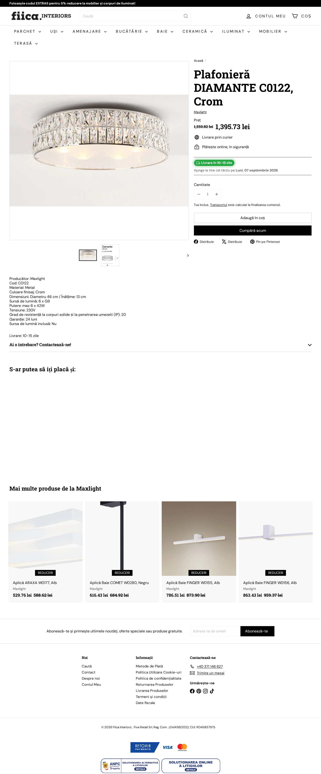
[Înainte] (186, 255)
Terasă (24, 43)
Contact (88, 672)
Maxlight (88, 488)
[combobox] (136, 16)
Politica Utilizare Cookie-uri (158, 672)
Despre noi (91, 678)
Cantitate (202, 184)
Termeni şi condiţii (151, 696)
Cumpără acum (252, 230)
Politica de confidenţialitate (158, 678)
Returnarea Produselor (154, 684)
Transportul (218, 205)
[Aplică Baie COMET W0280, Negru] (122, 551)
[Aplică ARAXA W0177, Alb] (45, 551)
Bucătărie (130, 31)
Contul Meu (91, 684)
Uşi (55, 31)
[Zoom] (99, 150)
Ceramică (196, 31)
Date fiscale (145, 702)
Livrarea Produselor (152, 690)
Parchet (25, 31)
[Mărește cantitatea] (216, 194)
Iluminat (234, 31)
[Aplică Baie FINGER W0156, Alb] (276, 551)
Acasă (198, 61)
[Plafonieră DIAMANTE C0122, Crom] (32, 425)
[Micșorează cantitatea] (199, 194)
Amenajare (88, 31)
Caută (87, 666)
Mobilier (271, 31)
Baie (163, 31)
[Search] (186, 16)
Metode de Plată (149, 666)
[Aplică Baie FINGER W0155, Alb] (199, 551)
